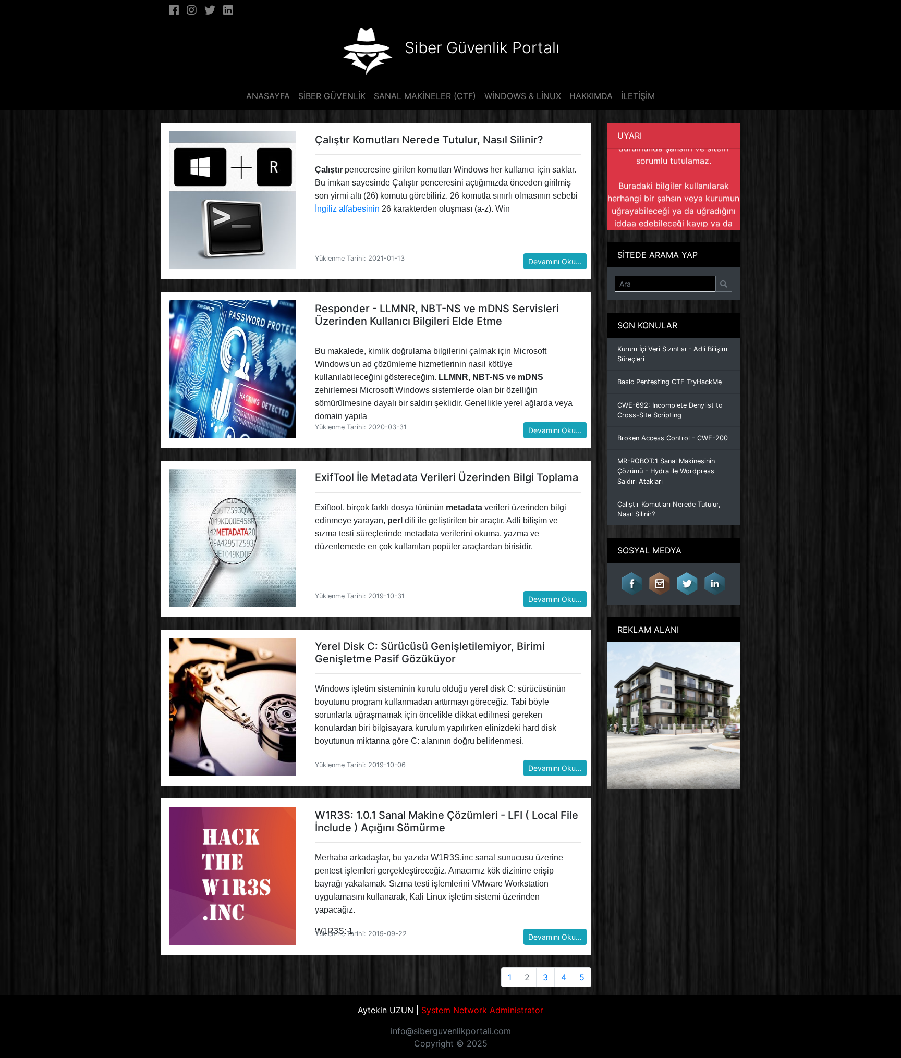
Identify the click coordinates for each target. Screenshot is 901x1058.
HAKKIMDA (591, 96)
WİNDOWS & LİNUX (522, 96)
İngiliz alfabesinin (347, 208)
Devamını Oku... (555, 261)
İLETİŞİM (638, 96)
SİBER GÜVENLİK (332, 96)
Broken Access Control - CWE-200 (672, 438)
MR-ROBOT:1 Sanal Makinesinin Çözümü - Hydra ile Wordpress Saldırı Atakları (666, 471)
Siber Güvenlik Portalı (482, 47)
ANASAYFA (268, 96)
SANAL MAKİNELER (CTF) (425, 96)
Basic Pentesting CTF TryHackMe (669, 382)
